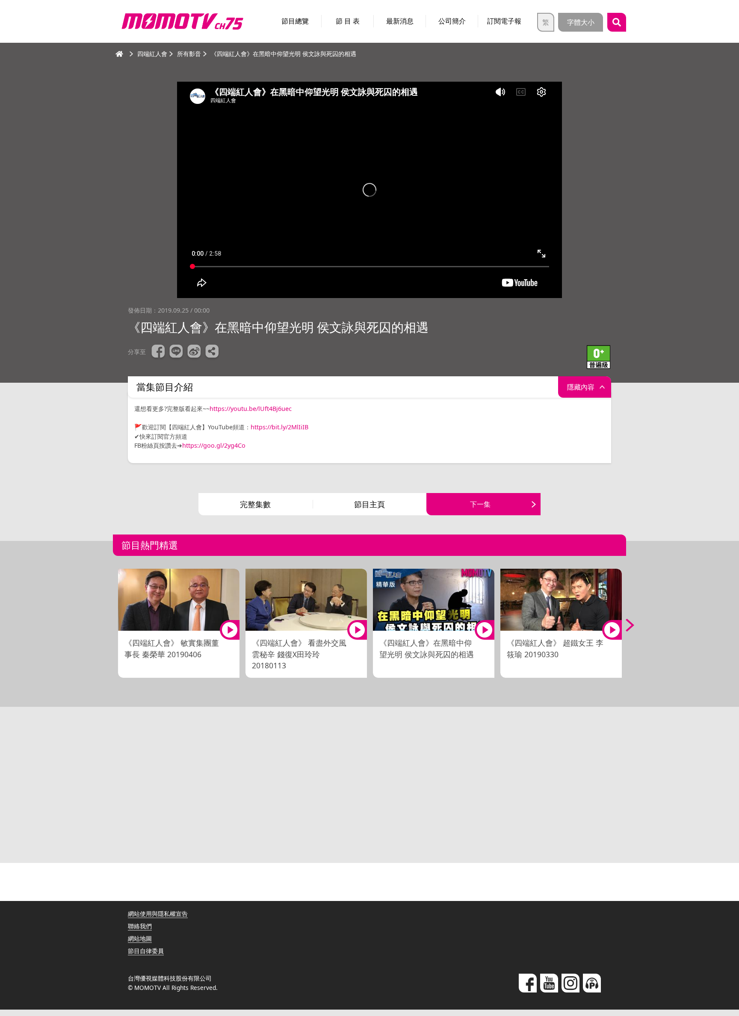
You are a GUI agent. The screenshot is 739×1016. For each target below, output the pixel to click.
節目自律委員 (146, 951)
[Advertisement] (369, 788)
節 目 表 (348, 21)
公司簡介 (452, 21)
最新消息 (400, 21)
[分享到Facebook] (158, 352)
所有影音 (189, 54)
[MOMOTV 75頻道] (182, 21)
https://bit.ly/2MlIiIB (279, 427)
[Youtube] (549, 983)
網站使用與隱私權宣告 (158, 914)
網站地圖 (140, 938)
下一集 (480, 504)
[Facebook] (528, 983)
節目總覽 (295, 21)
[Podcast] (592, 983)
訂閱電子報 (504, 21)
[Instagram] (570, 983)
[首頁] (119, 54)
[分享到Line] (176, 352)
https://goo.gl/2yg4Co (213, 445)
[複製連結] (212, 352)
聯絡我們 (140, 926)
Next (624, 625)
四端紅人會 (152, 54)
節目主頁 (369, 504)
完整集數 (255, 504)
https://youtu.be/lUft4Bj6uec (251, 409)
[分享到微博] (194, 352)
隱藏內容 (580, 387)
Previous (115, 625)
